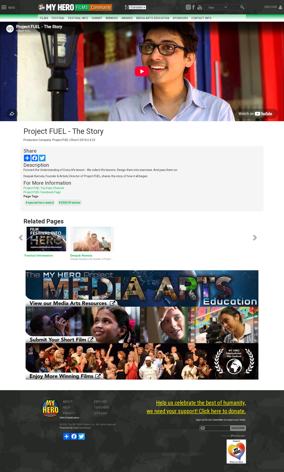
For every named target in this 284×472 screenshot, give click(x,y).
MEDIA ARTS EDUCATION (152, 18)
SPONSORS (180, 18)
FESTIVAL (58, 18)
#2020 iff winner (70, 202)
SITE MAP (101, 413)
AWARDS (127, 18)
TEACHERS (101, 407)
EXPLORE (100, 401)
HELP (66, 407)
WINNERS (112, 18)
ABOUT (68, 401)
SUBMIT (96, 18)
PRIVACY (69, 413)
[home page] (60, 6)
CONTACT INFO (201, 18)
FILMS (44, 18)
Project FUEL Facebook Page (42, 192)
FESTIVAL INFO (78, 18)
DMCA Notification (69, 417)
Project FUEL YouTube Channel (43, 188)
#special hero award (40, 202)
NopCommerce (82, 427)
